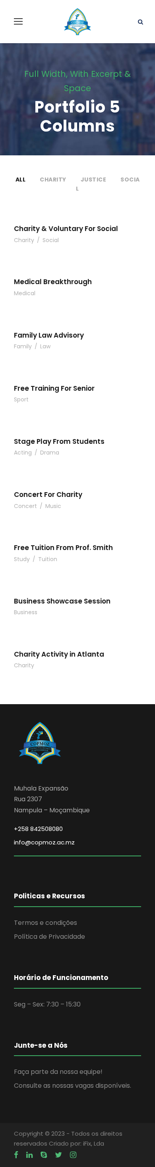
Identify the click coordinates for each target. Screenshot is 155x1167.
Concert (25, 506)
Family (23, 346)
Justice (94, 179)
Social (51, 240)
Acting (23, 452)
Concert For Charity (48, 494)
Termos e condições (45, 922)
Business (25, 612)
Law (45, 346)
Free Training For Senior (54, 388)
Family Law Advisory (49, 335)
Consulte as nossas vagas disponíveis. (72, 1085)
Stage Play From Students (59, 441)
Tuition (47, 559)
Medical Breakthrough (53, 281)
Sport (21, 399)
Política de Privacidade (49, 936)
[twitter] (58, 1155)
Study (22, 559)
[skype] (44, 1155)
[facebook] (16, 1155)
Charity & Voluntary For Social (66, 228)
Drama (49, 452)
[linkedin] (29, 1155)
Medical (24, 293)
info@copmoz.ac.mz (44, 842)
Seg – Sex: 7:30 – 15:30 (47, 1004)
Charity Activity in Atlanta (59, 654)
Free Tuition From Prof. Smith (63, 547)
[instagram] (73, 1155)
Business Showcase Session (62, 601)
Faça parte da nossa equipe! (58, 1071)
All (20, 179)
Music (53, 506)
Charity (53, 179)
